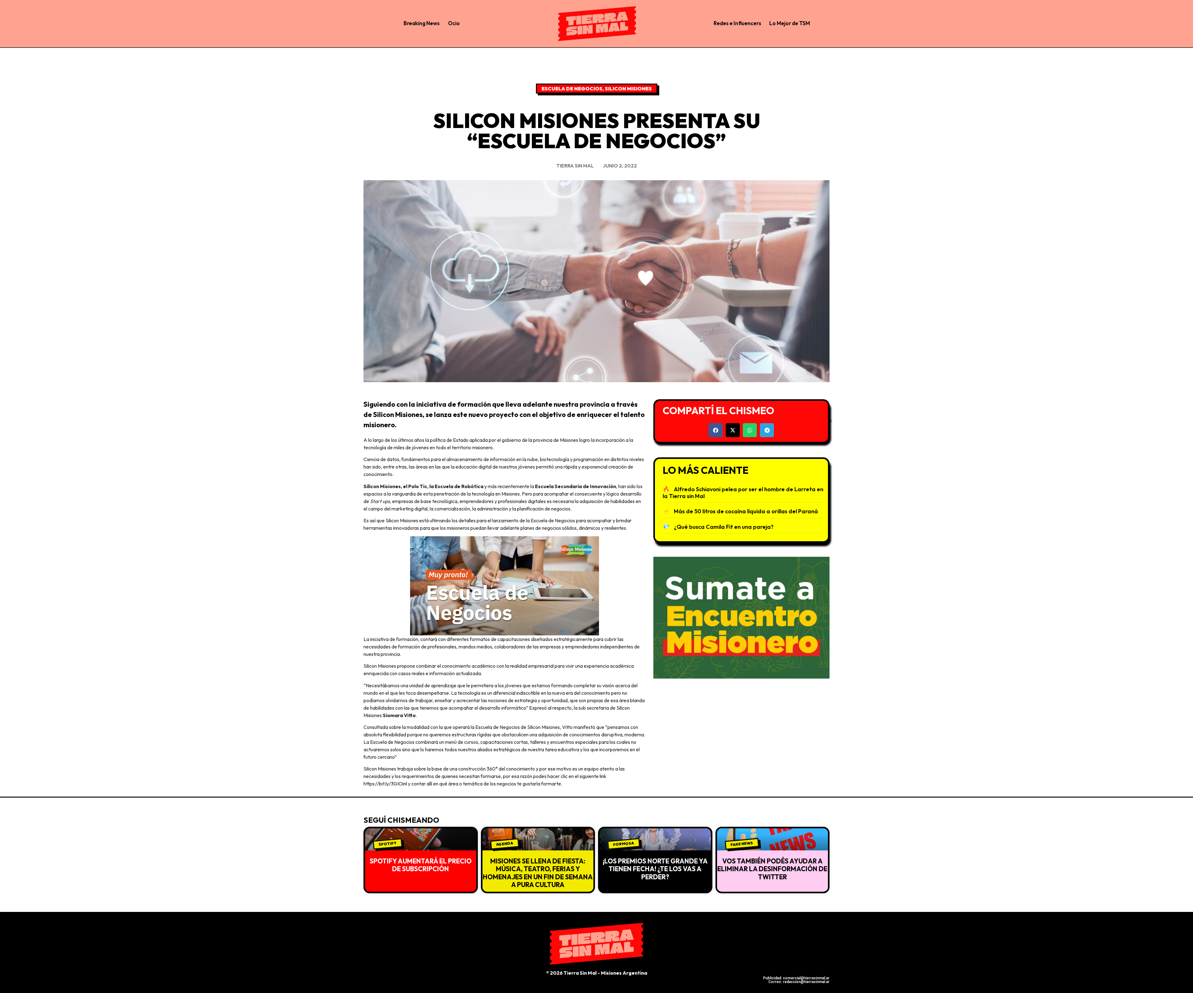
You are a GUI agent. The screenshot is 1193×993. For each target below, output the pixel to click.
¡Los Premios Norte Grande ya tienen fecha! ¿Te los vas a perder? (655, 869)
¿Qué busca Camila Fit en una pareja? (724, 526)
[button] (716, 430)
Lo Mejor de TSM (789, 23)
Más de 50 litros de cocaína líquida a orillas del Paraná (746, 511)
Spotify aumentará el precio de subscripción (421, 865)
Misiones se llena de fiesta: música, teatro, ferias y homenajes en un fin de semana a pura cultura (538, 873)
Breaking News (422, 23)
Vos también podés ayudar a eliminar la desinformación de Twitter (772, 869)
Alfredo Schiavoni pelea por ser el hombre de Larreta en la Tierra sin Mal (743, 493)
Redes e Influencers (737, 23)
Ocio (454, 23)
